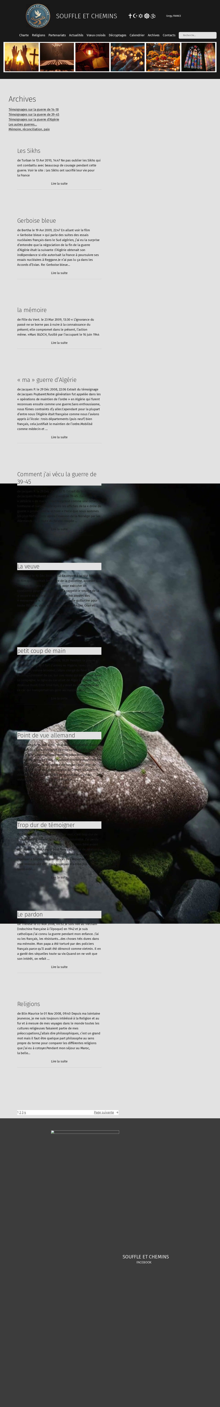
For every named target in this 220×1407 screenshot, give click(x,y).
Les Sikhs (28, 150)
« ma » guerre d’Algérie (46, 379)
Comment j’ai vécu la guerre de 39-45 (56, 478)
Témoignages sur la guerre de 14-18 (33, 109)
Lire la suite (59, 183)
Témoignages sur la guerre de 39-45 (34, 114)
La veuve (28, 566)
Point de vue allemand (46, 735)
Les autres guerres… (23, 124)
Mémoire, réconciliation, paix (29, 129)
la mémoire (32, 310)
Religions (28, 1004)
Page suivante (106, 1112)
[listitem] (21, 57)
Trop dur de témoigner (46, 825)
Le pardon (30, 914)
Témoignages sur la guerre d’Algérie (34, 119)
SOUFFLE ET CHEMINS (86, 16)
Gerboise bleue (36, 220)
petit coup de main (41, 650)
